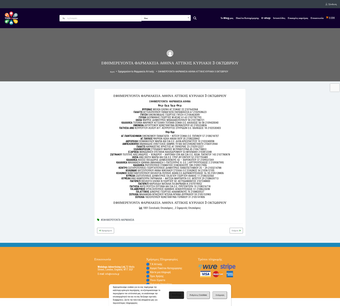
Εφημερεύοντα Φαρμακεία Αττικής (136, 71)
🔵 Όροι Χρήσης (155, 276)
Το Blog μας (226, 18)
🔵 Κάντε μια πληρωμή (158, 272)
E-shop (266, 18)
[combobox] (166, 18)
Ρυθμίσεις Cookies (198, 295)
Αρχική (112, 72)
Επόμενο (235, 230)
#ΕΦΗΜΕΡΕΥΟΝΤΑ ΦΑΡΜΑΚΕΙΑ (117, 219)
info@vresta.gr (112, 274)
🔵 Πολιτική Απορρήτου (159, 284)
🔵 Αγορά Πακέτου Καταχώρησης (164, 268)
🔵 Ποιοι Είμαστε (155, 280)
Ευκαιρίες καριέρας (298, 18)
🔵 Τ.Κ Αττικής (154, 264)
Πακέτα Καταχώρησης (247, 18)
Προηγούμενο (106, 230)
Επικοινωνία (317, 18)
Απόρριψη (219, 295)
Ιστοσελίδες (279, 18)
